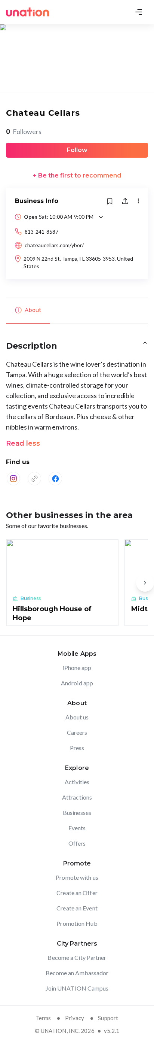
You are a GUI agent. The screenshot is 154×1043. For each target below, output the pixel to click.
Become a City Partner (76, 957)
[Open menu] (138, 11)
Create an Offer (77, 892)
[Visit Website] (34, 478)
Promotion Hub (76, 923)
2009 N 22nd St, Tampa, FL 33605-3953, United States (78, 262)
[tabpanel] (77, 415)
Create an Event (77, 908)
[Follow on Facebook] (55, 478)
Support (108, 1018)
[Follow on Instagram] (13, 478)
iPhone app (77, 667)
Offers (77, 843)
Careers (77, 732)
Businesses (77, 812)
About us (77, 717)
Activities (77, 781)
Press (77, 747)
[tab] (28, 310)
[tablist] (77, 310)
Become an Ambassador (77, 972)
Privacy (74, 1018)
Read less (23, 443)
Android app (77, 682)
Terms (43, 1018)
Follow (77, 150)
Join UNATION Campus (77, 988)
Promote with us (77, 877)
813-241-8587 (41, 231)
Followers (23, 131)
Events (77, 827)
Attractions (77, 797)
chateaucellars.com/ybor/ (54, 245)
